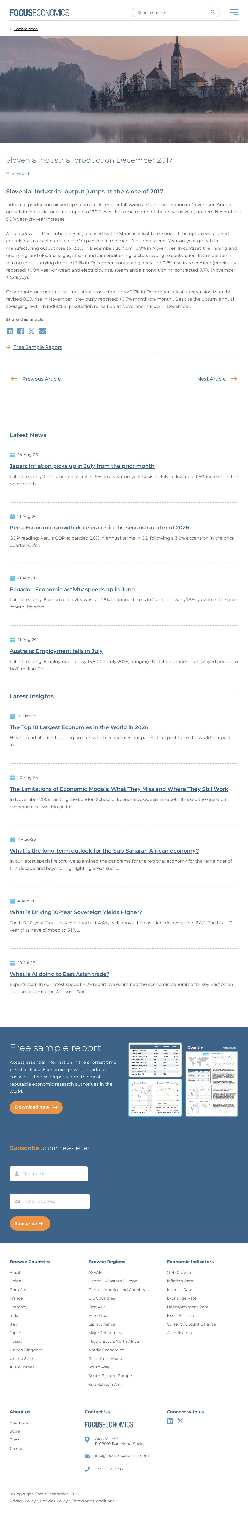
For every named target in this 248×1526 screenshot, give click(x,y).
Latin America (101, 1324)
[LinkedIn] (170, 1421)
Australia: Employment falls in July (56, 651)
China (15, 1281)
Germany (19, 1307)
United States (23, 1358)
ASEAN (95, 1272)
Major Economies (105, 1332)
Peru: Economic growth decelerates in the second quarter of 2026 (99, 528)
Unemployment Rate (188, 1307)
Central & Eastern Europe (112, 1281)
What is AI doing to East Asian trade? (59, 974)
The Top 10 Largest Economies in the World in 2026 (79, 727)
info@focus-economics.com (122, 1455)
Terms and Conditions (93, 1501)
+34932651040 (109, 1469)
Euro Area (19, 1289)
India (14, 1315)
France (16, 1298)
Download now (32, 1107)
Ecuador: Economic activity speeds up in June (72, 589)
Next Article (211, 379)
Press (15, 1440)
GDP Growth (179, 1272)
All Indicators (179, 1332)
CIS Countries (101, 1298)
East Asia (97, 1307)
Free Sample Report (37, 347)
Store (15, 1431)
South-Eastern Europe (110, 1376)
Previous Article (41, 379)
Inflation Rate (180, 1281)
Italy (14, 1324)
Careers (17, 1448)
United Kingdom (26, 1350)
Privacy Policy (23, 1501)
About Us (19, 1422)
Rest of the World (105, 1358)
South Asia (98, 1367)
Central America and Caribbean (118, 1289)
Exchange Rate (182, 1298)
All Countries (22, 1367)
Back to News (26, 29)
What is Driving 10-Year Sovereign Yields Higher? (76, 912)
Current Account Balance (191, 1324)
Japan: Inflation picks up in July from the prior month (82, 466)
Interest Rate (180, 1289)
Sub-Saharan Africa (106, 1384)
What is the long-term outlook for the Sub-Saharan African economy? (104, 851)
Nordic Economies (106, 1350)
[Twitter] (180, 1421)
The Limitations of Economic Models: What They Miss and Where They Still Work (119, 789)
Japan (15, 1332)
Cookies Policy (54, 1501)
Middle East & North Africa (113, 1341)
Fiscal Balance (180, 1315)
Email (16, 1189)
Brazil (15, 1272)
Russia (16, 1341)
